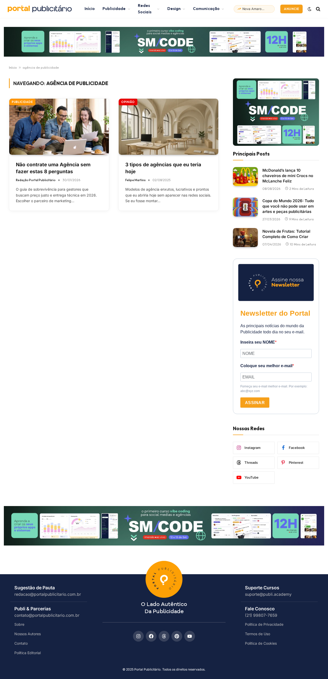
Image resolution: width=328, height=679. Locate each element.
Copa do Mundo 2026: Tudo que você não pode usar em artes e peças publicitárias (288, 206)
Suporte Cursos (262, 587)
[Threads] (164, 636)
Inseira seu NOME (257, 342)
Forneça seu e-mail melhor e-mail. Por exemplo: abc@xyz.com (273, 389)
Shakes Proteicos (254, 9)
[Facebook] (151, 636)
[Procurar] (317, 9)
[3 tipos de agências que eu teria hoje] (168, 127)
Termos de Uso (257, 634)
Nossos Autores (27, 634)
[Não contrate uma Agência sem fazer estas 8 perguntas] (59, 127)
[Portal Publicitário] (40, 9)
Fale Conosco (260, 608)
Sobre (19, 624)
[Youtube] (189, 636)
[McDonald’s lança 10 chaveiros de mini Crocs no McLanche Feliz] (245, 176)
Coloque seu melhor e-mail (266, 366)
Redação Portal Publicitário (36, 180)
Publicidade (114, 8)
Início (90, 8)
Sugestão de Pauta (34, 587)
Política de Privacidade (264, 624)
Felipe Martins (135, 180)
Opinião (128, 102)
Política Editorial (27, 653)
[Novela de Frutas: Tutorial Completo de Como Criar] (245, 237)
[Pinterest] (176, 636)
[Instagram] (138, 636)
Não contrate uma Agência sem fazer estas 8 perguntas (53, 168)
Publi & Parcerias (32, 608)
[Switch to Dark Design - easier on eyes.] (309, 9)
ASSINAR (255, 402)
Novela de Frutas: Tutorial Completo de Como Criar (286, 234)
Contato (21, 643)
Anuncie (291, 9)
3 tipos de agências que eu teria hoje (163, 168)
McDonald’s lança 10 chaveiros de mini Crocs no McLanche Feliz (287, 175)
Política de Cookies (261, 643)
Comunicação (206, 8)
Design (174, 8)
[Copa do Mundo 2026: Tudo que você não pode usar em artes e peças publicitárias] (245, 207)
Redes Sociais (144, 8)
